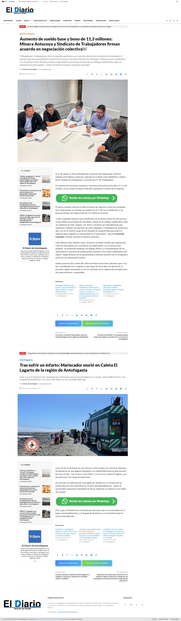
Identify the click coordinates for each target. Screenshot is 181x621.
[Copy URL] (126, 74)
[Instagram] (170, 20)
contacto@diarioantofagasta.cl (67, 612)
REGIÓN (26, 21)
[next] (124, 26)
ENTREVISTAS (67, 21)
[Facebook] (167, 20)
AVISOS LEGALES (114, 21)
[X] (177, 20)
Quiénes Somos (54, 1)
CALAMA (18, 21)
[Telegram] (121, 74)
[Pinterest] (97, 74)
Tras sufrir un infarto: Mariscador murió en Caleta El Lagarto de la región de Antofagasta (71, 336)
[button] (177, 1)
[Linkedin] (106, 74)
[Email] (111, 74)
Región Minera (27, 34)
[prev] (121, 26)
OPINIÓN (77, 21)
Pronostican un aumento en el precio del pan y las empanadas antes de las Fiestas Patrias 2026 (30, 193)
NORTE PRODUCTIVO (40, 21)
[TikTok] (173, 20)
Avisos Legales (64, 1)
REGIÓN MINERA (55, 21)
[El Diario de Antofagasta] (35, 239)
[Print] (116, 74)
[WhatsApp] (102, 74)
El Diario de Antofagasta (30, 69)
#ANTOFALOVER (101, 21)
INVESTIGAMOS (88, 21)
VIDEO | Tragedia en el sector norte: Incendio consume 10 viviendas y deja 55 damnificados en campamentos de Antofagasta (30, 218)
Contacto (45, 1)
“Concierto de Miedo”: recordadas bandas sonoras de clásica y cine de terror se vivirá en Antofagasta (111, 337)
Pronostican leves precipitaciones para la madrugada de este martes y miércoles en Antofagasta (30, 205)
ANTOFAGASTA (8, 21)
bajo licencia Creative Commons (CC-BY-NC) (49, 619)
